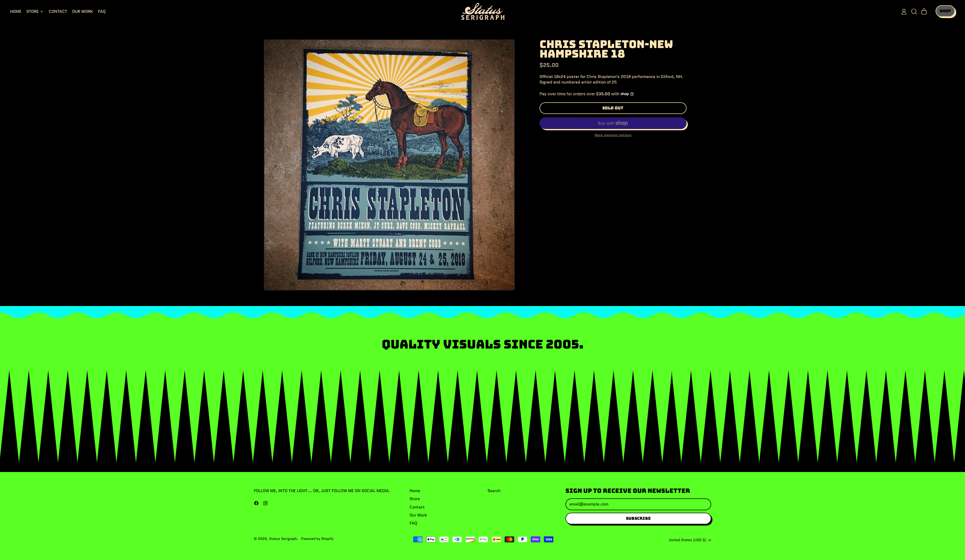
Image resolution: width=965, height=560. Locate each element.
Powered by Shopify (317, 538)
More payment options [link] (613, 135)
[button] (914, 11)
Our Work (82, 11)
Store (415, 499)
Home (15, 11)
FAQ (102, 11)
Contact (58, 11)
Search (494, 491)
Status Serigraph (283, 538)
